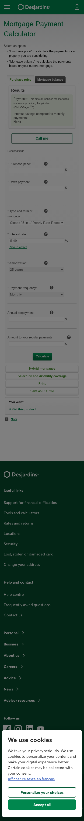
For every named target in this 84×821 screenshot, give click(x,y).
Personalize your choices (42, 792)
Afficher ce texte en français (31, 778)
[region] (42, 773)
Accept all (42, 804)
